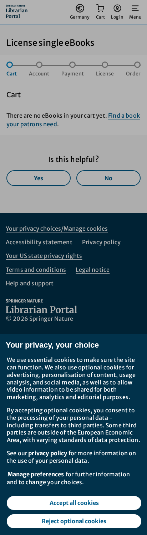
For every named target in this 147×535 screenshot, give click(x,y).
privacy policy (47, 453)
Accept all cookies (74, 502)
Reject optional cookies (74, 521)
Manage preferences (35, 474)
